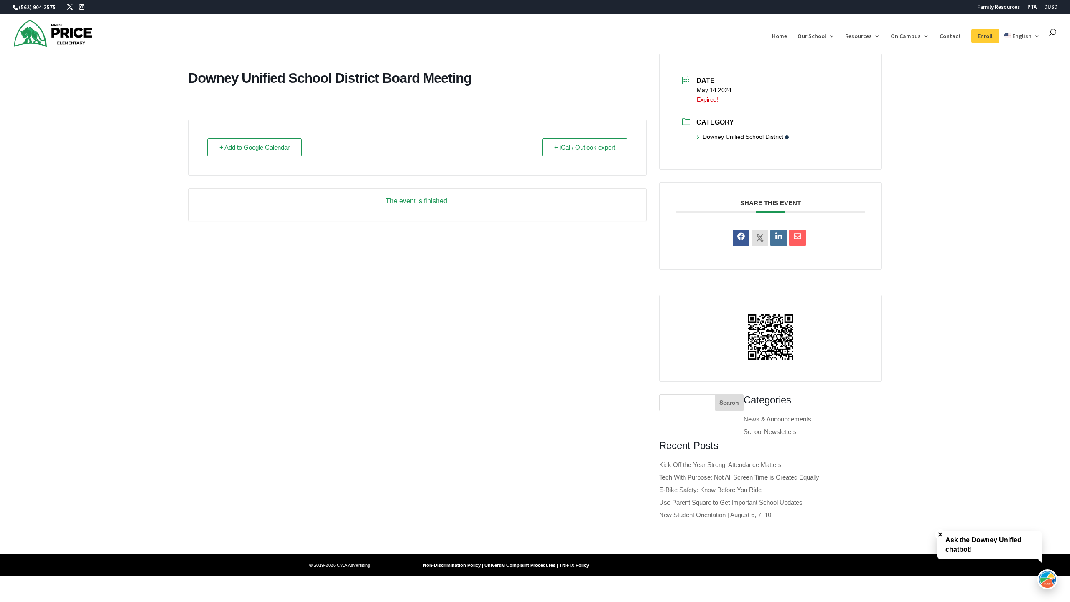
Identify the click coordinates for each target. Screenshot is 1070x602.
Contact (950, 36)
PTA (1032, 7)
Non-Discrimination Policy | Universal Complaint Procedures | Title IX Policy (506, 565)
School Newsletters (770, 431)
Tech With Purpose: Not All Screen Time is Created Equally (739, 477)
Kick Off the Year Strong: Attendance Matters (720, 464)
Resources (858, 36)
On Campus (906, 36)
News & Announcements (777, 419)
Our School (811, 36)
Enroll (985, 36)
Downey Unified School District (743, 136)
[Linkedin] (778, 238)
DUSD (1050, 7)
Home (779, 36)
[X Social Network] (760, 238)
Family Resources (998, 7)
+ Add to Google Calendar (254, 147)
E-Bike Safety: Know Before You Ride (710, 489)
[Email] (797, 238)
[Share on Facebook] (741, 238)
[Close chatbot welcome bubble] (940, 534)
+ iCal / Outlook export (584, 147)
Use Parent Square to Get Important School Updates (730, 502)
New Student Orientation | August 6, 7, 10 (715, 514)
